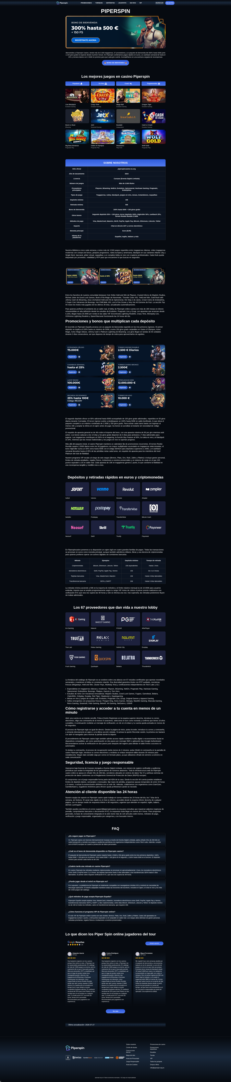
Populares (76, 83)
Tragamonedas (152, 83)
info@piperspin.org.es (157, 1068)
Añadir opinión (154, 943)
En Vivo (101, 83)
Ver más (115, 1011)
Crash (127, 83)
